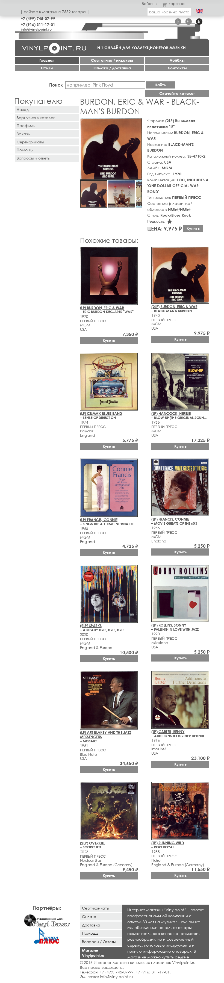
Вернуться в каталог (36, 117)
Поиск (56, 84)
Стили (47, 68)
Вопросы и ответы (33, 158)
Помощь (25, 149)
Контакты (177, 68)
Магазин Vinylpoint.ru (93, 953)
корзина (177, 3)
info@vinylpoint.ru (36, 29)
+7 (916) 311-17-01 (38, 24)
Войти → (150, 3)
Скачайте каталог (177, 93)
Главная (46, 60)
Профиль (26, 125)
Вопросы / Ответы (99, 941)
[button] (136, 123)
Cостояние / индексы (112, 60)
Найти (160, 84)
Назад (23, 109)
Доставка (91, 925)
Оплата (89, 916)
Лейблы (177, 60)
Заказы (23, 133)
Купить (193, 228)
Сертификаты (30, 142)
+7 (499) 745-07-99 (38, 18)
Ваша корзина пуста (169, 12)
